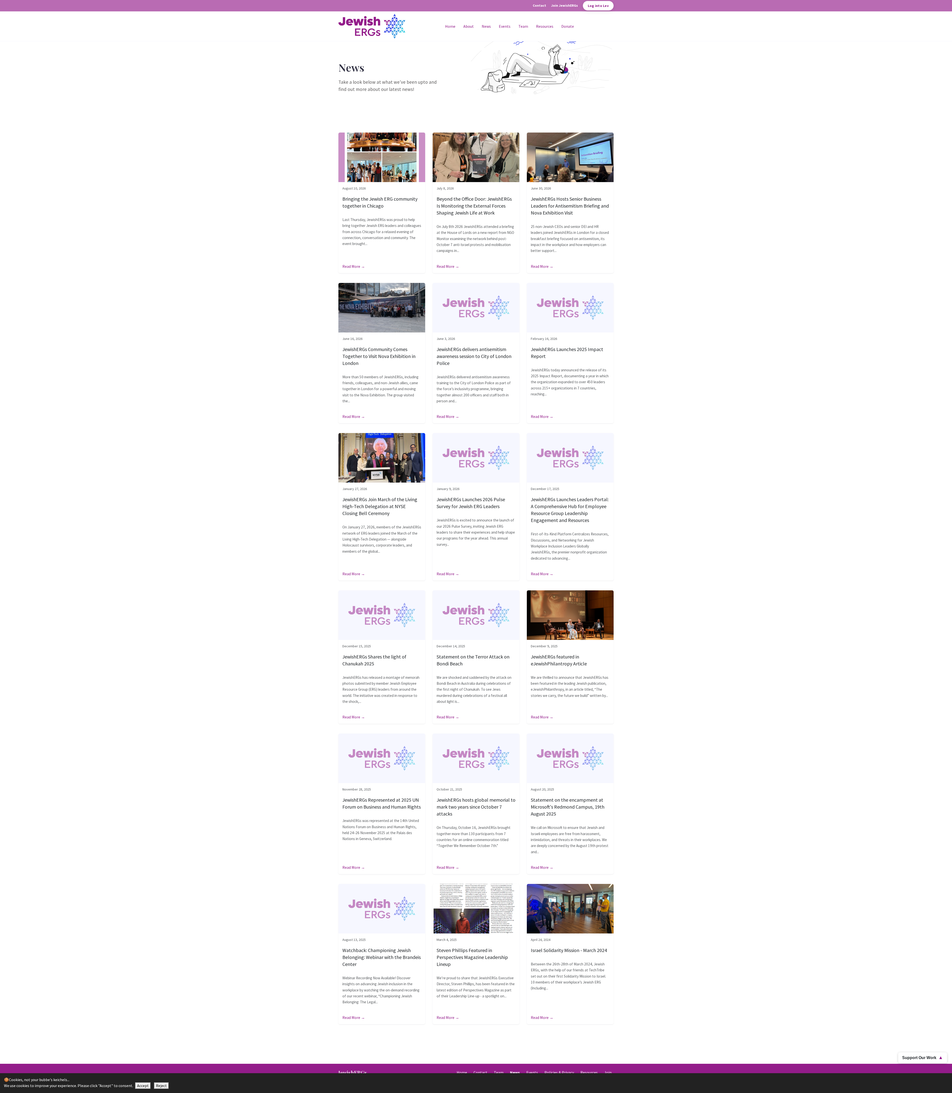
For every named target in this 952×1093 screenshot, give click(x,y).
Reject (161, 1085)
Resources (544, 26)
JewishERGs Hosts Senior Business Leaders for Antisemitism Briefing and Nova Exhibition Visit (570, 206)
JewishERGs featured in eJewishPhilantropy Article (559, 660)
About (468, 26)
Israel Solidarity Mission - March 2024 (569, 950)
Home (450, 26)
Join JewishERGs (564, 5)
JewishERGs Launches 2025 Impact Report (567, 352)
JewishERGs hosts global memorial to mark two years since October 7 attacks (476, 807)
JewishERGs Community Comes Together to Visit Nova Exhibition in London (379, 356)
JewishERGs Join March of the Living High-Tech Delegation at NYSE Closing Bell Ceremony (379, 506)
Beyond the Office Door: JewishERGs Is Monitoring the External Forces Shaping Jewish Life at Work (474, 206)
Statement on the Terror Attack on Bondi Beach (473, 660)
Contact (539, 5)
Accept (143, 1085)
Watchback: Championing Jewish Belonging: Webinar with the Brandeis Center (381, 957)
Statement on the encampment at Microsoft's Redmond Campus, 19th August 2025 (567, 807)
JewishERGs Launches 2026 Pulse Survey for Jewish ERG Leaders (471, 502)
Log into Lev (598, 5)
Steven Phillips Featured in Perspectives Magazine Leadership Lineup (472, 957)
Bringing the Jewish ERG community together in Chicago (379, 202)
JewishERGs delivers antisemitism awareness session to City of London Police (474, 356)
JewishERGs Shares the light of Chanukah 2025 (374, 660)
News (486, 26)
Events (504, 26)
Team (523, 26)
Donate (567, 26)
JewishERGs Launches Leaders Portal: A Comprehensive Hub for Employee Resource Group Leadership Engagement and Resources (570, 509)
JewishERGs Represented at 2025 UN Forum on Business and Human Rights (381, 803)
